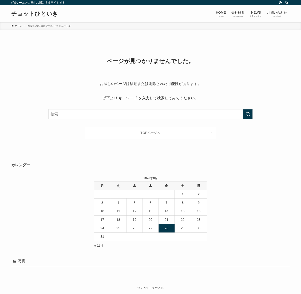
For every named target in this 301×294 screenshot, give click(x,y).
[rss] (280, 2)
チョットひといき (34, 13)
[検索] (287, 2)
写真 (21, 261)
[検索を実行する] (248, 114)
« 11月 (98, 245)
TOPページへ (150, 133)
